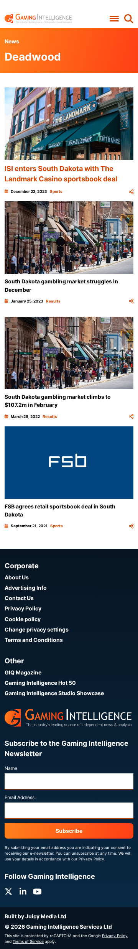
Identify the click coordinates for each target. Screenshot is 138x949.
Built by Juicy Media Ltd (35, 916)
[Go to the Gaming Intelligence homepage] (38, 18)
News (12, 41)
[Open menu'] (114, 18)
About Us (17, 577)
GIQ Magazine (23, 672)
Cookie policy (23, 619)
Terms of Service (28, 941)
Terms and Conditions (34, 640)
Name (11, 768)
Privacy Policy (23, 608)
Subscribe (69, 830)
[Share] (131, 191)
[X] (8, 892)
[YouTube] (37, 892)
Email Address (19, 797)
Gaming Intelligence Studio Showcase (54, 693)
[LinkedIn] (23, 892)
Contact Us (19, 598)
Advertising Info (26, 587)
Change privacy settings (37, 629)
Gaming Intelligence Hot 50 (40, 682)
